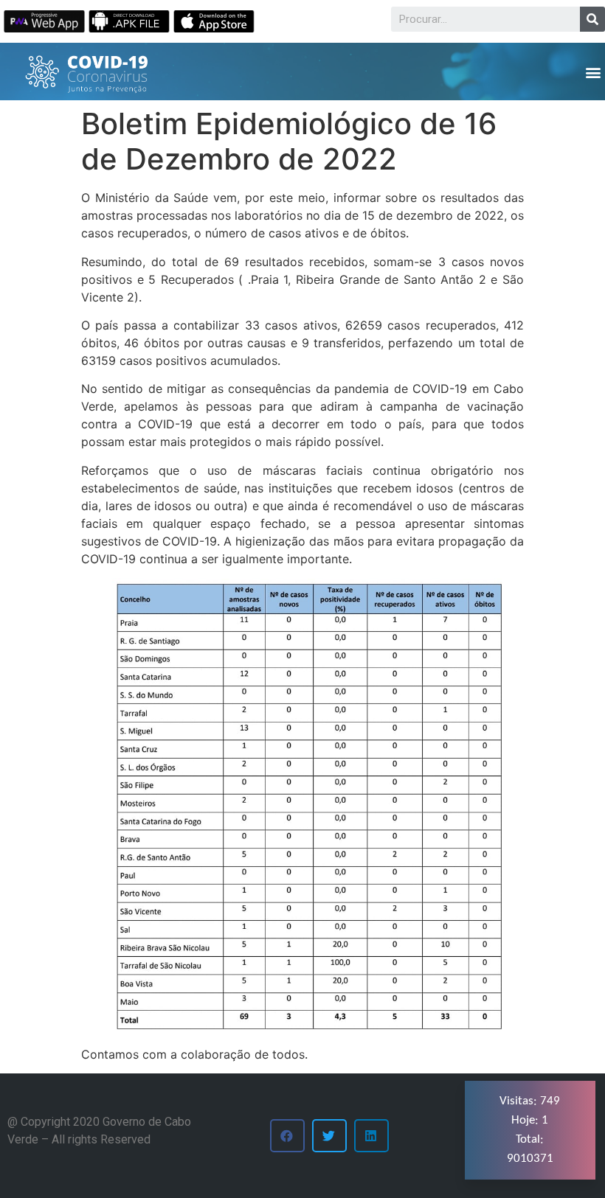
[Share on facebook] (287, 1135)
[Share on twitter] (329, 1135)
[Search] (592, 19)
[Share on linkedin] (371, 1135)
